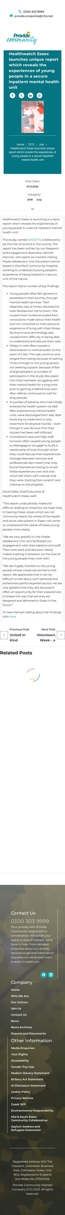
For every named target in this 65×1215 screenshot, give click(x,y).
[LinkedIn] (30, 95)
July (41, 144)
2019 (31, 144)
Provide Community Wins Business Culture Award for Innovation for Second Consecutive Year (32, 794)
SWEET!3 (34, 239)
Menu (52, 39)
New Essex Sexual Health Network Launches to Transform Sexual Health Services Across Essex (29, 859)
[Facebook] (12, 95)
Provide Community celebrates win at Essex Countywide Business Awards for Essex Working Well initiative (31, 718)
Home (20, 144)
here (13, 616)
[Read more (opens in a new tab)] (32, 16)
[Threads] (39, 95)
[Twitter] (21, 95)
